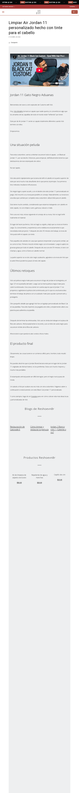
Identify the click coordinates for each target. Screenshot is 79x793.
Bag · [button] (74, 12)
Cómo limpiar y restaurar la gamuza (39, 428)
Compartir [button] (14, 42)
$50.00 (19, 483)
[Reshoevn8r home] (38, 12)
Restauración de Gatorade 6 (17, 428)
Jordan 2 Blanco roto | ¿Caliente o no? (58, 429)
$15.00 (59, 480)
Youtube (34, 396)
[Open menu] (3, 12)
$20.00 (39, 483)
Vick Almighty (18, 111)
